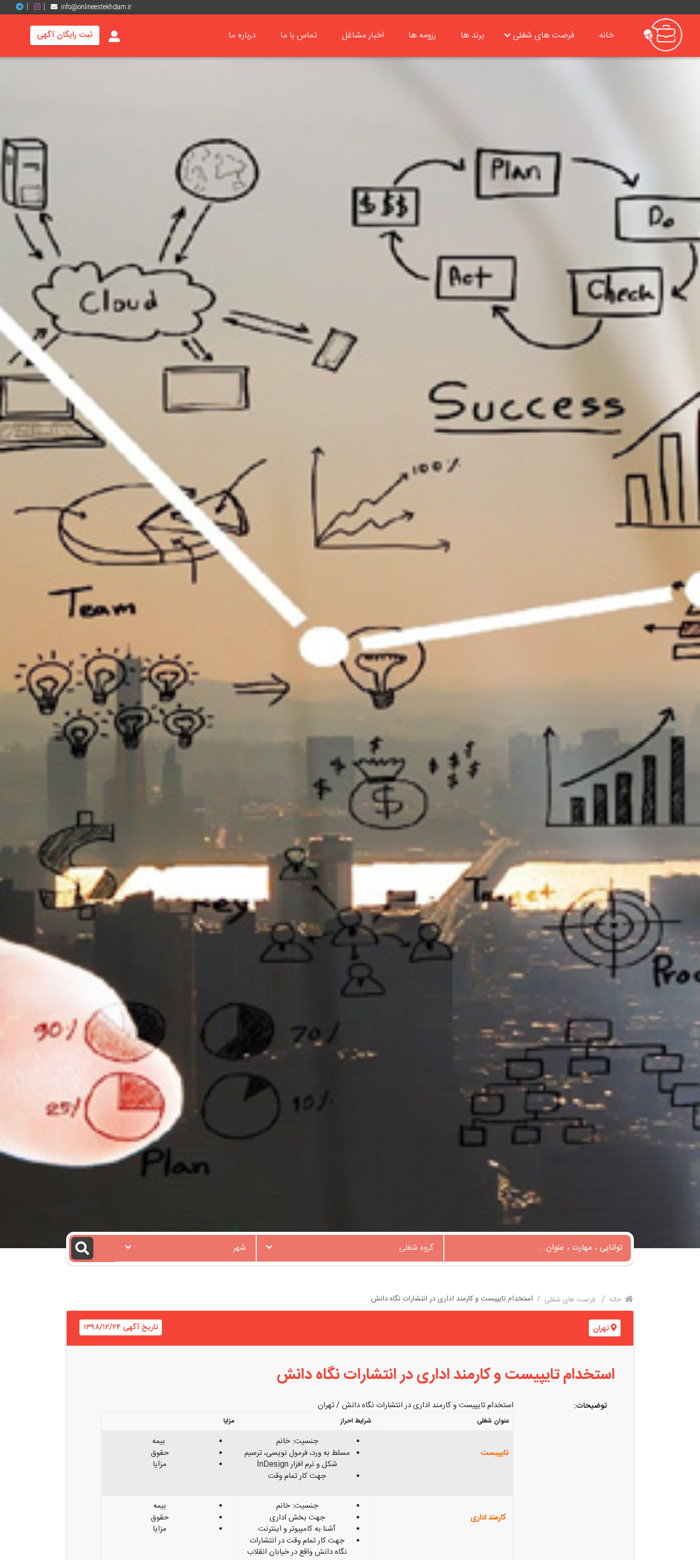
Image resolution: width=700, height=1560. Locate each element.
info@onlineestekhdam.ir (96, 7)
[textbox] (350, 1245)
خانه (606, 35)
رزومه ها (422, 35)
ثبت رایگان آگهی (65, 35)
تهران (601, 1328)
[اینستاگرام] (41, 7)
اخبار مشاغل (363, 35)
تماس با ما (298, 35)
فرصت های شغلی (543, 35)
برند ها (472, 35)
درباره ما (242, 35)
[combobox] (350, 1248)
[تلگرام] (23, 7)
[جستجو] (92, 1248)
